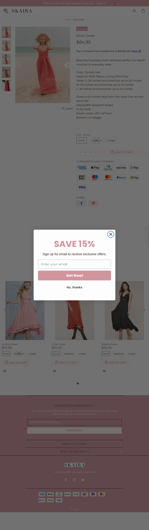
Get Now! (74, 275)
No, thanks (74, 287)
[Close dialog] (111, 234)
